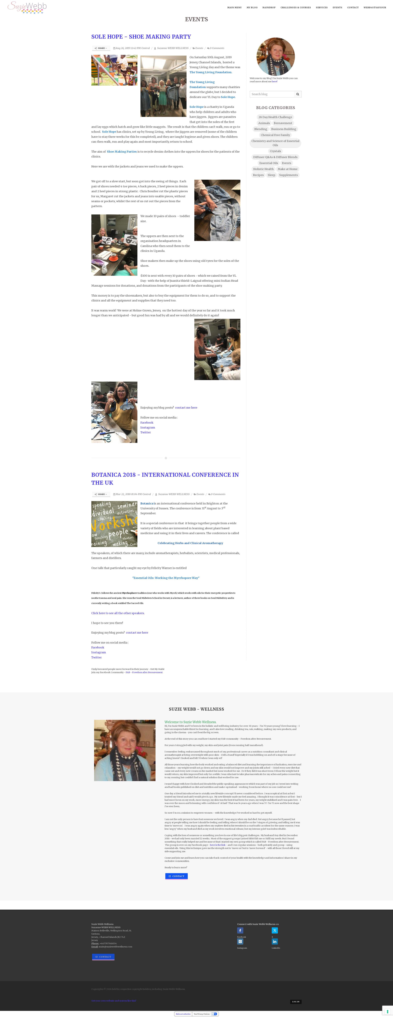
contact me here (186, 407)
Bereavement (283, 123)
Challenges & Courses (296, 7)
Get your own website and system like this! (113, 1000)
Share (101, 48)
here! (275, 81)
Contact (353, 7)
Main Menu (234, 7)
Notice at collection (183, 1014)
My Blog (252, 7)
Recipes (258, 175)
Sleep (271, 175)
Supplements (288, 175)
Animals (264, 123)
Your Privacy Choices (202, 1014)
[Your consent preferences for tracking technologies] (388, 1012)
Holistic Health (263, 169)
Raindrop (269, 7)
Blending (260, 129)
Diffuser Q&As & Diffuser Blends (275, 157)
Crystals (275, 151)
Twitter (145, 432)
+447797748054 (108, 943)
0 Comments (217, 48)
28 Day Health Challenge (275, 117)
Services (322, 7)
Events (337, 7)
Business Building (283, 129)
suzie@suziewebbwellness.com (115, 946)
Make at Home (288, 169)
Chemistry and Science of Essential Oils (275, 143)
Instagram (147, 427)
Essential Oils (268, 163)
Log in (296, 1002)
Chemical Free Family (275, 135)
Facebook (147, 422)
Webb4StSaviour (375, 7)
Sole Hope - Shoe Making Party (141, 36)
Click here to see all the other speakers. (118, 613)
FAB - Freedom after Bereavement (144, 672)
